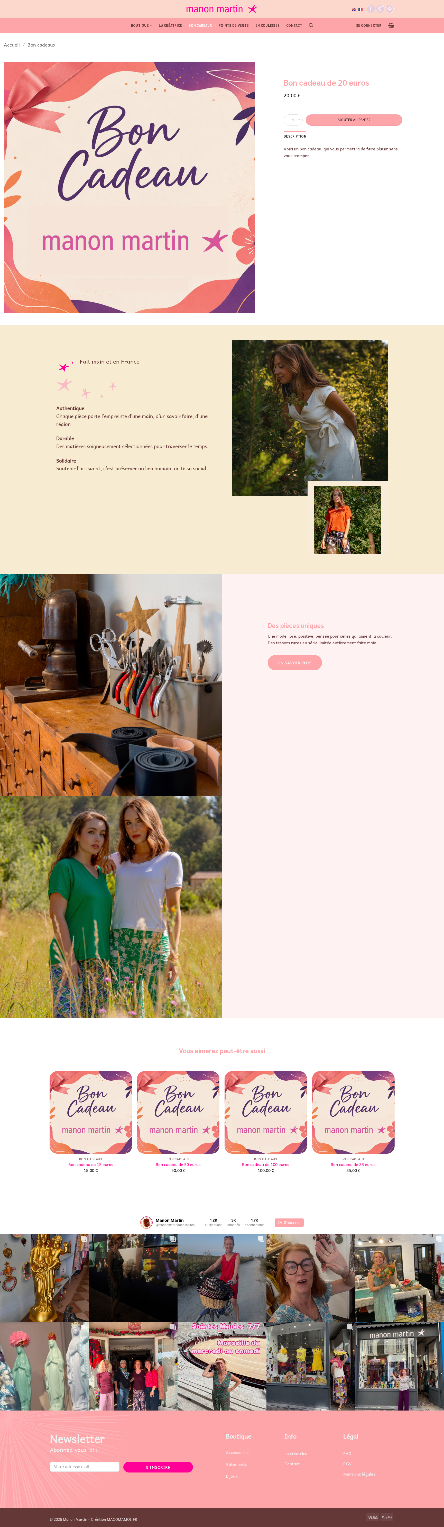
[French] (360, 9)
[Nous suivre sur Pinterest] (389, 9)
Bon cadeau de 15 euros (90, 1164)
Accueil (12, 44)
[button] (311, 25)
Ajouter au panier (354, 119)
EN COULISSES (267, 25)
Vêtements (236, 1464)
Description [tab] (295, 136)
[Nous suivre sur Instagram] (380, 9)
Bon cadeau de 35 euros (353, 1164)
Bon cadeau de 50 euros (178, 1164)
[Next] (394, 1126)
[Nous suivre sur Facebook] (371, 9)
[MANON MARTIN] (222, 9)
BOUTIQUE (140, 25)
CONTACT (294, 25)
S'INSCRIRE (158, 1467)
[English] (354, 9)
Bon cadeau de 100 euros (265, 1164)
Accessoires (237, 1452)
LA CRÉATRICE (170, 25)
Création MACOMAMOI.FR (114, 1519)
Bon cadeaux (200, 25)
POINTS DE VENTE (234, 25)
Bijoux (231, 1475)
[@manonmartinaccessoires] (146, 1222)
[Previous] (50, 1126)
